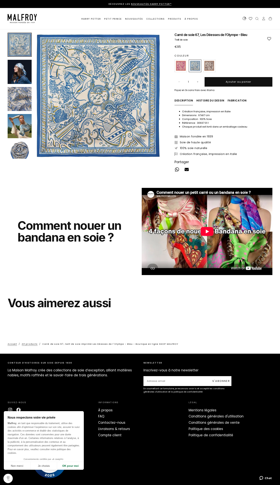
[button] (244, 19)
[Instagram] (10, 409)
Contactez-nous (111, 422)
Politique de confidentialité (211, 435)
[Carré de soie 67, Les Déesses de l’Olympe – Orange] (180, 66)
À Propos (191, 19)
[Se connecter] (264, 19)
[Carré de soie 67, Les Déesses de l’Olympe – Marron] (209, 66)
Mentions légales (202, 410)
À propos (105, 410)
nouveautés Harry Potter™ (151, 4)
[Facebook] (18, 409)
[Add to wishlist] (269, 38)
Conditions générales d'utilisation (216, 416)
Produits (174, 19)
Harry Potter (91, 19)
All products (30, 343)
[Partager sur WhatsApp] (177, 169)
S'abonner (221, 381)
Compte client (110, 435)
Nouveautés (134, 19)
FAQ (101, 416)
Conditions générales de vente (214, 422)
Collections (155, 19)
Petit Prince (113, 19)
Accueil (12, 343)
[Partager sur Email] (186, 169)
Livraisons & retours (114, 429)
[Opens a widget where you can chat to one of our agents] (265, 478)
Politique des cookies (206, 429)
